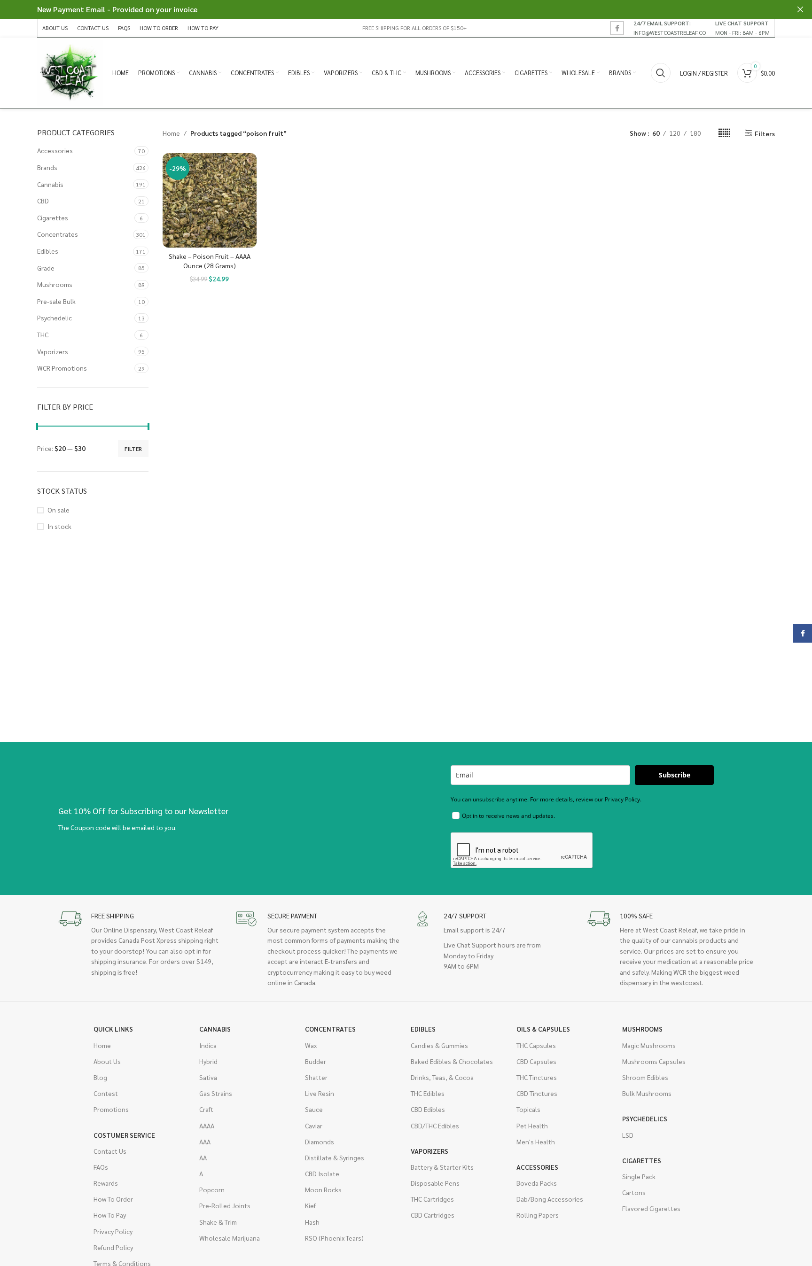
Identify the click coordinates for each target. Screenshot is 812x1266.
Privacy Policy (113, 1231)
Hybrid (208, 1061)
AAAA (206, 1125)
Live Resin (319, 1093)
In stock (59, 526)
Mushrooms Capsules (654, 1061)
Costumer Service (124, 1135)
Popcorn (212, 1189)
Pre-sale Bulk (56, 301)
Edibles (47, 251)
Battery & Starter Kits (442, 1167)
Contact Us (110, 1151)
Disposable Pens (435, 1183)
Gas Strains (215, 1093)
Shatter (316, 1077)
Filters (765, 133)
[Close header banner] (800, 9)
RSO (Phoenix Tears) (334, 1238)
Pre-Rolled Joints (224, 1205)
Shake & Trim (218, 1222)
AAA (205, 1141)
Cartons (634, 1192)
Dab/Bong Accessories (549, 1199)
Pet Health (532, 1125)
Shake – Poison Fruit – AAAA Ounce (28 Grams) (209, 261)
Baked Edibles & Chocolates (452, 1061)
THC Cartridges (432, 1199)
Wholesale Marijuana (229, 1238)
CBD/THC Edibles (435, 1125)
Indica (208, 1045)
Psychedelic (54, 317)
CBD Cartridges (432, 1215)
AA (203, 1157)
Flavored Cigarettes (651, 1208)
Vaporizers (52, 351)
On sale (58, 509)
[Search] (660, 72)
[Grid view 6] (724, 133)
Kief (310, 1205)
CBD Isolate (322, 1173)
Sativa (208, 1077)
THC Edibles (428, 1093)
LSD (627, 1135)
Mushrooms (54, 284)
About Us (107, 1061)
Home (171, 133)
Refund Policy (113, 1247)
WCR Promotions (62, 368)
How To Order (113, 1199)
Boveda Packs (536, 1183)
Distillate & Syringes (334, 1157)
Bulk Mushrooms (646, 1093)
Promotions (111, 1109)
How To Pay (110, 1215)
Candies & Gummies (439, 1045)
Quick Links (113, 1029)
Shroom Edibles (645, 1077)
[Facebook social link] (617, 28)
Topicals (528, 1109)
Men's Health (535, 1141)
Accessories (55, 150)
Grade (46, 268)
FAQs (101, 1167)
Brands (47, 167)
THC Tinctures (536, 1077)
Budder (315, 1061)
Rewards (106, 1183)
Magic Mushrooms (649, 1045)
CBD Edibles (428, 1109)
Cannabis (50, 184)
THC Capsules (536, 1045)
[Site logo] (70, 72)
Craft (206, 1109)
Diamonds (319, 1141)
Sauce (314, 1109)
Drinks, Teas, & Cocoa (442, 1077)
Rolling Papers (537, 1215)
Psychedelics (644, 1118)
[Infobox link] (669, 28)
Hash (312, 1222)
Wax (311, 1045)
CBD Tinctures (536, 1093)
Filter (133, 448)
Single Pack (639, 1176)
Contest (106, 1093)
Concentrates (57, 234)
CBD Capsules (536, 1061)
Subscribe (674, 774)
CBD (43, 200)
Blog (100, 1077)
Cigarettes (52, 217)
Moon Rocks (323, 1189)
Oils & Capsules (543, 1029)
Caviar (313, 1125)
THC (42, 334)
